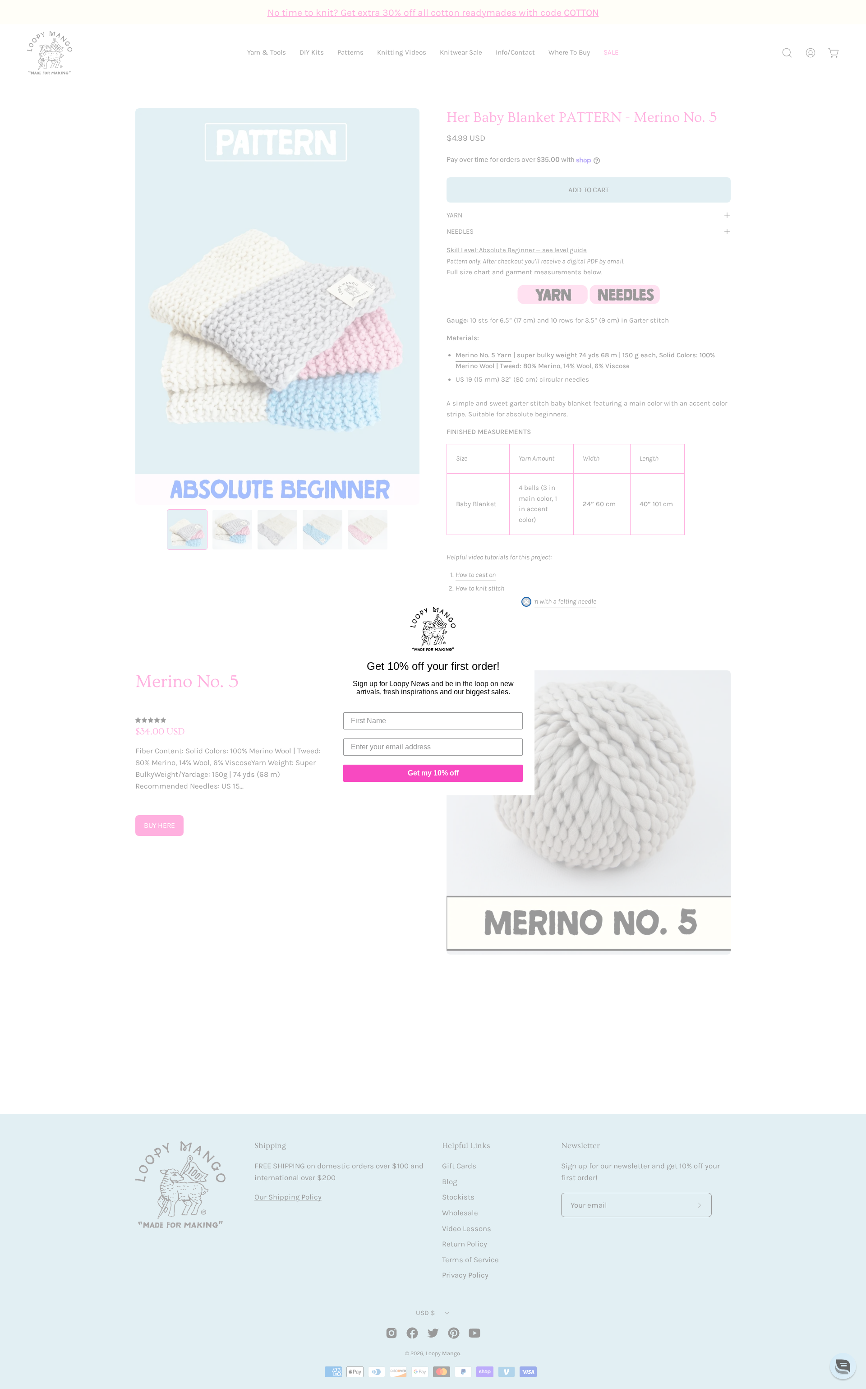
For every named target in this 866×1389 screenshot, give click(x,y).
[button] (843, 1366)
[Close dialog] (526, 601)
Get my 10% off (433, 773)
